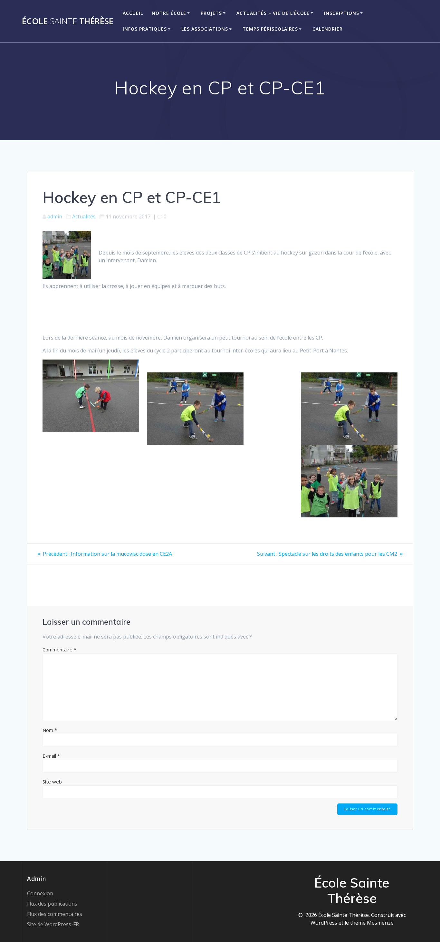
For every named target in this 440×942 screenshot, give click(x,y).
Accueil (133, 13)
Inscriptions (341, 13)
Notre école (169, 13)
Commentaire (59, 649)
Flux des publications (52, 903)
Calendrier (327, 29)
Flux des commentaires (54, 914)
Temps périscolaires (270, 29)
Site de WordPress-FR (53, 924)
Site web (52, 781)
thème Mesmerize (372, 922)
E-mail (51, 756)
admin (54, 216)
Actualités (84, 216)
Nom (50, 730)
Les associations (204, 29)
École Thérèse (67, 21)
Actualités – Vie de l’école (273, 13)
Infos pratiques (145, 29)
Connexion (40, 893)
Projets (211, 13)
